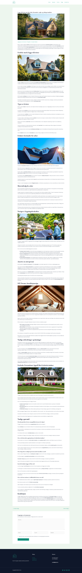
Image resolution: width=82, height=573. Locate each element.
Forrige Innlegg (16, 508)
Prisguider (28, 41)
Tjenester (53, 2)
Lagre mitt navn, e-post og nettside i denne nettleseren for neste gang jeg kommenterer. (34, 536)
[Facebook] (62, 570)
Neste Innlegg (66, 508)
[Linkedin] (68, 570)
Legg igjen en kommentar (22, 41)
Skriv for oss (34, 560)
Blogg (62, 2)
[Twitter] (64, 570)
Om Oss (58, 2)
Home (49, 2)
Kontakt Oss (66, 2)
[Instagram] (66, 570)
